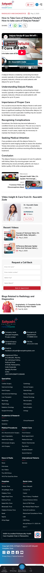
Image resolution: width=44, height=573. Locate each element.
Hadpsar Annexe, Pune (9, 510)
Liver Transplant (6, 397)
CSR (24, 517)
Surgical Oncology (7, 410)
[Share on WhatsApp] (15, 26)
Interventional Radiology (9, 394)
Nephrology (5, 404)
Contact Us (26, 490)
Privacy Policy (6, 556)
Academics (5, 420)
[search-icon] (36, 4)
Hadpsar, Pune (6, 493)
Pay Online (25, 446)
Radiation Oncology (8, 407)
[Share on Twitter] (25, 26)
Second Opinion (27, 453)
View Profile (28, 219)
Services (24, 463)
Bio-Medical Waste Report (31, 506)
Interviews (5, 466)
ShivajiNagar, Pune (7, 490)
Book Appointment (28, 436)
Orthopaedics (27, 404)
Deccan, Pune (6, 486)
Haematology (27, 390)
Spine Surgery (27, 407)
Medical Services (27, 439)
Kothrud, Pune (6, 500)
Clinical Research (28, 420)
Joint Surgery (6, 446)
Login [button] (31, 4)
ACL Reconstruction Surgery (10, 433)
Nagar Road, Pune (7, 496)
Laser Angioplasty (7, 436)
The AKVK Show (7, 473)
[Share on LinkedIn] (20, 26)
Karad (3, 513)
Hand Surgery (6, 390)
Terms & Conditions (29, 510)
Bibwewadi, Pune (7, 506)
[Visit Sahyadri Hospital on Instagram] (4, 552)
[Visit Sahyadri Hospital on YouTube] (21, 552)
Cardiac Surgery (6, 383)
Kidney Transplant (28, 394)
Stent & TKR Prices (29, 503)
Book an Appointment (22, 288)
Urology (25, 410)
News (3, 463)
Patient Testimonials (28, 443)
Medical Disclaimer (18, 556)
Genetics (4, 424)
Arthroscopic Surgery (8, 443)
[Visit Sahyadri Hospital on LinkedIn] (12, 552)
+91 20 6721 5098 (32, 344)
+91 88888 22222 (32, 337)
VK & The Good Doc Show (9, 476)
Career (25, 493)
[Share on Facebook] (10, 26)
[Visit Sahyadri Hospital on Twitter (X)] (8, 552)
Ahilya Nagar (5, 520)
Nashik (4, 517)
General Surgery (28, 387)
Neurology (5, 400)
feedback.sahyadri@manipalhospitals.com (20, 351)
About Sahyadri (27, 486)
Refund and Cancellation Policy (32, 513)
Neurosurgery (27, 400)
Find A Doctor (26, 433)
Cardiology (26, 383)
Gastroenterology (7, 387)
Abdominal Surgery (7, 439)
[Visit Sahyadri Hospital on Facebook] (17, 552)
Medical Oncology (28, 397)
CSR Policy (26, 520)
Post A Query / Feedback (30, 496)
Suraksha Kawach (27, 449)
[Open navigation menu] (40, 4)
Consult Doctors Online (30, 500)
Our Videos (5, 469)
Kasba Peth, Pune (7, 503)
